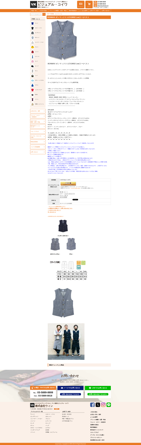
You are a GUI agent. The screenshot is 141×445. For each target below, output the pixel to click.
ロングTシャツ (34, 416)
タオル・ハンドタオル (36, 427)
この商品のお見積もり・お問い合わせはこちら (60, 208)
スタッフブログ (35, 131)
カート (89, 6)
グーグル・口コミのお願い (36, 136)
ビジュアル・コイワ (53, 4)
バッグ (47, 425)
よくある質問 (83, 10)
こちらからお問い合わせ (75, 188)
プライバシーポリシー (96, 437)
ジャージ (32, 421)
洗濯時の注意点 (94, 424)
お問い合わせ (105, 10)
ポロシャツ (48, 416)
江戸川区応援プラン (67, 421)
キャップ (48, 423)
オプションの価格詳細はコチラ (57, 206)
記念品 (47, 430)
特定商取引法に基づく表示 (97, 440)
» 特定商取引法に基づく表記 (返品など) (55, 216)
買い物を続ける (52, 212)
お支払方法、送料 (35, 111)
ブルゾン (48, 418)
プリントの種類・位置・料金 (58, 10)
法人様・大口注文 (66, 414)
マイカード (80, 6)
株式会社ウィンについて (35, 126)
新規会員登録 (34, 141)
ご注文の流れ (43, 10)
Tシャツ (32, 414)
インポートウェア (35, 430)
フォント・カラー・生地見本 (35, 116)
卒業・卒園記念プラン (68, 418)
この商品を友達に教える (54, 210)
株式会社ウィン (51, 405)
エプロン (48, 427)
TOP (48, 13)
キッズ (32, 423)
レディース (48, 421)
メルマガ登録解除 (35, 146)
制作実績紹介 (73, 10)
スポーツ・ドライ (50, 414)
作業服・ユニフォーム (56, 13)
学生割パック (65, 416)
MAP (56, 409)
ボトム (32, 425)
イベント (32, 432)
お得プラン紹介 (94, 10)
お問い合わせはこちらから (70, 394)
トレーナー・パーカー (36, 418)
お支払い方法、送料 (95, 414)
